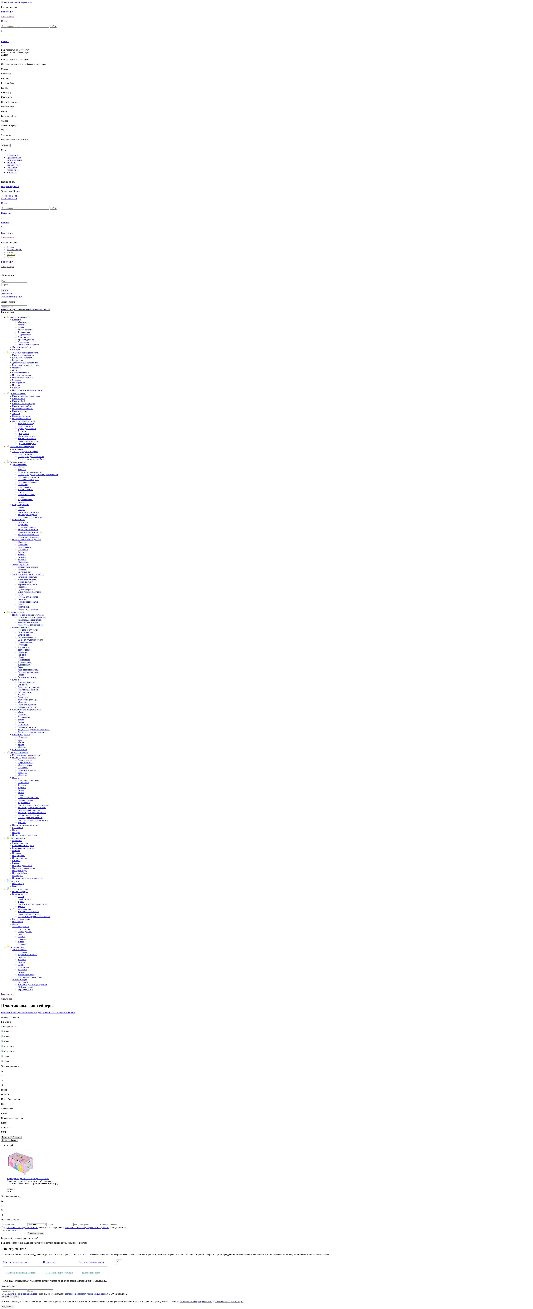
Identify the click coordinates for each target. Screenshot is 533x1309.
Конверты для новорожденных (32, 904)
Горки (20, 964)
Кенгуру (22, 934)
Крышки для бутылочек (29, 810)
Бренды (10, 247)
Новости (11, 162)
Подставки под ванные (29, 687)
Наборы (16, 832)
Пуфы (20, 594)
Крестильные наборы (22, 919)
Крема (21, 722)
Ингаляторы (23, 647)
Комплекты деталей (27, 579)
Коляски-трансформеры (23, 403)
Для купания (24, 717)
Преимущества (14, 157)
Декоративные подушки (29, 592)
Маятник (22, 322)
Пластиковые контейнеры (30, 517)
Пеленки (16, 385)
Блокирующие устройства (30, 532)
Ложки (21, 790)
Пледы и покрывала (21, 375)
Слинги (21, 936)
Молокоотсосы (25, 765)
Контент (11, 252)
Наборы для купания (27, 707)
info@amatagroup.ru (10, 186)
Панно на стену (25, 582)
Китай (4, 1113)
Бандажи (22, 944)
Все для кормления (19, 752)
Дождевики (23, 433)
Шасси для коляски (21, 416)
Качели (21, 554)
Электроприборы (20, 564)
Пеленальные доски (27, 482)
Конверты (14, 881)
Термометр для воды (27, 700)
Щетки (21, 657)
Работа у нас (12, 170)
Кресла (21, 502)
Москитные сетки (26, 436)
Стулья (21, 497)
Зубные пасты (24, 665)
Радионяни (23, 524)
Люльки (16, 413)
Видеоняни (23, 522)
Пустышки (23, 645)
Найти (53, 26)
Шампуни (22, 714)
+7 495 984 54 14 (9, 198)
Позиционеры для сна (22, 377)
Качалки (22, 557)
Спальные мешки (20, 373)
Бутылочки (17, 827)
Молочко (22, 747)
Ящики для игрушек (27, 514)
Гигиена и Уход (17, 612)
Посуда (15, 777)
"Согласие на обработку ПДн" (229, 1301)
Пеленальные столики (28, 477)
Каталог (13, 1012)
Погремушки (18, 855)
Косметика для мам (21, 734)
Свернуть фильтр (9, 1140)
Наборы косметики (27, 727)
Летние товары (19, 949)
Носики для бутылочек (28, 815)
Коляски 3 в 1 (18, 401)
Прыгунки (23, 549)
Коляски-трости (19, 411)
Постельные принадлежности (24, 353)
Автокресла (17, 449)
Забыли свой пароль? (12, 297)
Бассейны (22, 969)
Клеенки (16, 387)
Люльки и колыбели (21, 347)
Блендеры (22, 772)
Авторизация (7, 16)
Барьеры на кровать (27, 527)
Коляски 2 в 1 (18, 398)
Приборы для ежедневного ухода (28, 615)
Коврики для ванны (27, 682)
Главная (5, 1012)
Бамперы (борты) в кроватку (25, 365)
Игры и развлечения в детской (26, 539)
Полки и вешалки (26, 494)
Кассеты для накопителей (30, 620)
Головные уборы (20, 891)
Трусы (21, 941)
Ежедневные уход (20, 627)
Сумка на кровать (26, 589)
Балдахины (17, 360)
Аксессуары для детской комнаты (28, 574)
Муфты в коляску (26, 423)
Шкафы (21, 467)
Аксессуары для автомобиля (31, 459)
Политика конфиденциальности (21, 1273)
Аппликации (24, 607)
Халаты (21, 695)
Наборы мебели (25, 489)
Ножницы (22, 652)
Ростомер (22, 587)
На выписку (18, 883)
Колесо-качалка (25, 330)
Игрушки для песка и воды (30, 977)
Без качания (23, 342)
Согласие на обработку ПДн (59, 1273)
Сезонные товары (18, 947)
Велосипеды (24, 957)
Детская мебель (19, 464)
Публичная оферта (91, 1273)
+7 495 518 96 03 (9, 196)
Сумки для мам (25, 931)
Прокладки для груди (28, 630)
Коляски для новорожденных (26, 396)
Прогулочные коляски (22, 408)
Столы (21, 492)
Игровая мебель (25, 499)
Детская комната (17, 462)
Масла (21, 719)
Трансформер (24, 332)
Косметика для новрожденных (26, 709)
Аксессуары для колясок (23, 421)
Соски (15, 830)
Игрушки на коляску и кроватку (27, 878)
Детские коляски (18, 393)
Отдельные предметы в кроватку (27, 390)
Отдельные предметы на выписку (34, 916)
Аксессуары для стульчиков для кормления (38, 474)
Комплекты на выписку (29, 914)
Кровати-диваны (26, 340)
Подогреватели (25, 760)
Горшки (21, 675)
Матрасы (16, 380)
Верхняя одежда (19, 894)
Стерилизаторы (25, 762)
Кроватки (16, 320)
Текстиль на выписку (22, 909)
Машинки (17, 840)
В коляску (17, 886)
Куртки (21, 906)
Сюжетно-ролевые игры (23, 868)
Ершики (22, 822)
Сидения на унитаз (27, 677)
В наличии (6, 1022)
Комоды (16, 349)
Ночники (22, 569)
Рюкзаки (22, 939)
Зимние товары (19, 979)
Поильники (23, 782)
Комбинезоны (24, 899)
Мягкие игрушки (20, 843)
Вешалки (22, 599)
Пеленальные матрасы (28, 479)
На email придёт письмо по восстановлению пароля (25, 309)
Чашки (21, 795)
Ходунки (22, 552)
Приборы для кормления (24, 757)
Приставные (24, 337)
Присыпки (23, 724)
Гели (20, 739)
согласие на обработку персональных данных (87, 1227)
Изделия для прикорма (28, 780)
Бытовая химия (19, 749)
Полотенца (23, 697)
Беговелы (22, 952)
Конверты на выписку (28, 911)
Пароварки (23, 767)
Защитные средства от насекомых (34, 729)
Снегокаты (23, 982)
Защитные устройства (28, 534)
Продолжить (7, 1306)
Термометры (24, 650)
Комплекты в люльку (22, 358)
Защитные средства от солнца (32, 732)
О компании (12, 155)
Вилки (21, 792)
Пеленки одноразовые (28, 672)
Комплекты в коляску (28, 441)
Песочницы (23, 967)
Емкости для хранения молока (32, 807)
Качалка (21, 325)
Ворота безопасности (28, 529)
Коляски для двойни (22, 406)
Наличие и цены (14, 249)
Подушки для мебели (28, 609)
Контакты (11, 172)
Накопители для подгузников (32, 617)
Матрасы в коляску (27, 438)
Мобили (16, 850)
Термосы (22, 785)
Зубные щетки (24, 662)
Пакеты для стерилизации (30, 817)
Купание (16, 680)
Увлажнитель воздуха (28, 567)
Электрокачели (25, 487)
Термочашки (24, 802)
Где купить (12, 167)
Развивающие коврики (23, 845)
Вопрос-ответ (13, 165)
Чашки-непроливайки (28, 797)
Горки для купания (27, 705)
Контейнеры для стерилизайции (33, 820)
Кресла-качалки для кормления (27, 755)
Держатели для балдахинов (25, 363)
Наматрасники (19, 382)
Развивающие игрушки (23, 848)
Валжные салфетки (27, 637)
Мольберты (23, 562)
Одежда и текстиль (19, 889)
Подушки (16, 368)
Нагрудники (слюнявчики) (24, 825)
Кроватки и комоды (19, 317)
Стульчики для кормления (30, 472)
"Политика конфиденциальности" (196, 1301)
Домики (21, 962)
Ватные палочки (25, 632)
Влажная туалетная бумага (30, 640)
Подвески (17, 853)
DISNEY (5, 1094)
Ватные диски (24, 635)
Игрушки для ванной (28, 690)
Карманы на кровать (27, 584)
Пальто (21, 896)
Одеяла (15, 370)
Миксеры (22, 775)
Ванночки (22, 685)
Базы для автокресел (27, 454)
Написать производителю (15, 1262)
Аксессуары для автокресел (25, 451)
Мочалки (22, 702)
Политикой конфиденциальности (22, 1227)
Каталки (22, 559)
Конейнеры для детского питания (34, 805)
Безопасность (18, 519)
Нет (3, 1104)
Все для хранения (20, 504)
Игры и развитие (18, 838)
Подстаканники (25, 426)
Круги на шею (24, 692)
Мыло (20, 712)
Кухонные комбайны (27, 770)
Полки (21, 604)
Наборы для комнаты (28, 597)
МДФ (3, 1132)
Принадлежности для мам (24, 835)
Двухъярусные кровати (29, 345)
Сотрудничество (14, 160)
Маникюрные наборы (28, 670)
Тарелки (22, 787)
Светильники (24, 572)
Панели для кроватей (28, 602)
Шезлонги (22, 484)
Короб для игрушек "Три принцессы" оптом (28, 1178)
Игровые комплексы (27, 954)
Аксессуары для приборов (30, 625)
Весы (20, 667)
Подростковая (24, 335)
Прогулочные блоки (21, 418)
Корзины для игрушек (28, 512)
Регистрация (7, 12)
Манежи (22, 469)
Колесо (21, 327)
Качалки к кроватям (27, 577)
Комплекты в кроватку (23, 355)
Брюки (21, 901)
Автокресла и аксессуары (22, 446)
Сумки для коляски (27, 428)
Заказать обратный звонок (91, 1262)
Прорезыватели (25, 642)
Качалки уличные (26, 974)
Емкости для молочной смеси (32, 812)
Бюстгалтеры (24, 929)
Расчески (22, 655)
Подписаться (49, 1262)
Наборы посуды (25, 800)
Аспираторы (24, 660)
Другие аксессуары (27, 443)
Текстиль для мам (20, 926)
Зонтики (22, 431)
